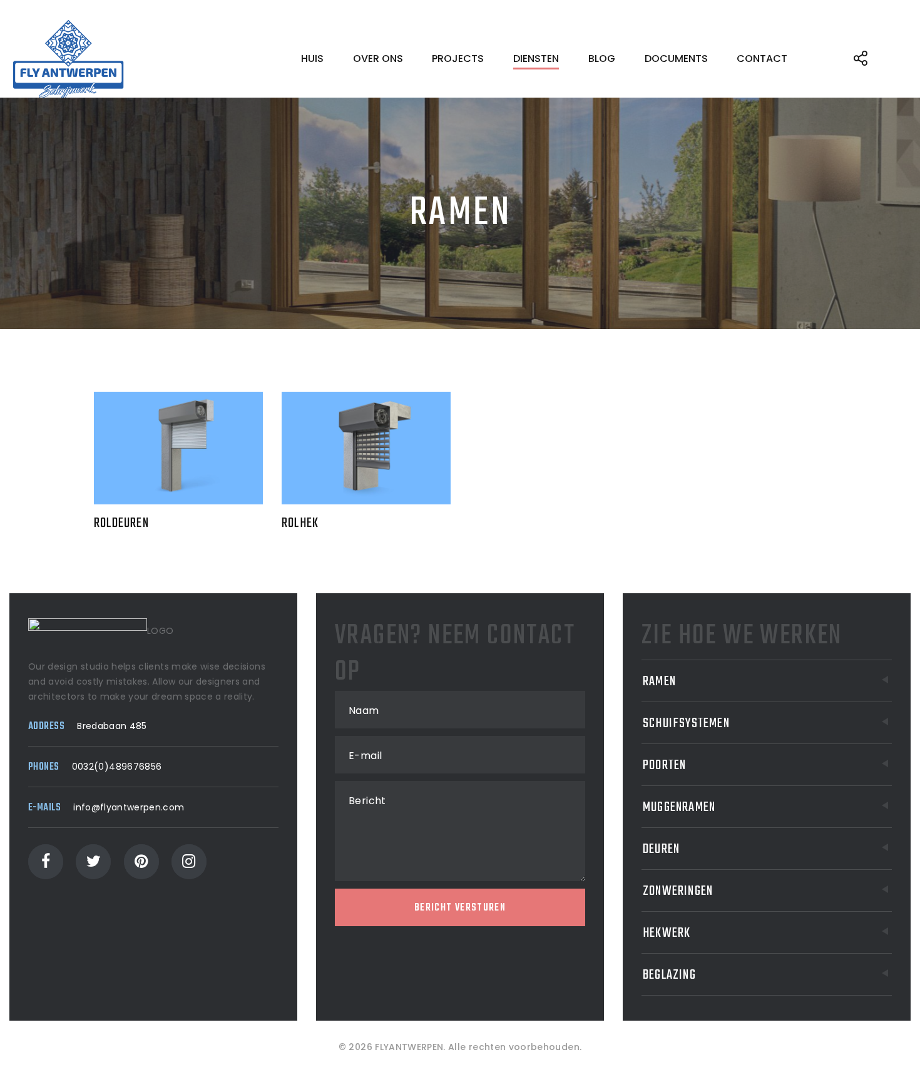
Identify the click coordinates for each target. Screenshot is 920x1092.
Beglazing (669, 975)
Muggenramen (679, 807)
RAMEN (659, 681)
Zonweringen (678, 891)
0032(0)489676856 (117, 766)
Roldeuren (121, 523)
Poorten (664, 765)
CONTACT (762, 58)
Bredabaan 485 (112, 726)
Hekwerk (666, 933)
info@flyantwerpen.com (128, 807)
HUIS (312, 58)
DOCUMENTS (676, 58)
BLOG (601, 58)
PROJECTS (458, 58)
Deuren (661, 849)
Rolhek (300, 523)
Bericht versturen (460, 908)
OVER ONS (378, 58)
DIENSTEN (536, 58)
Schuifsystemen (686, 723)
